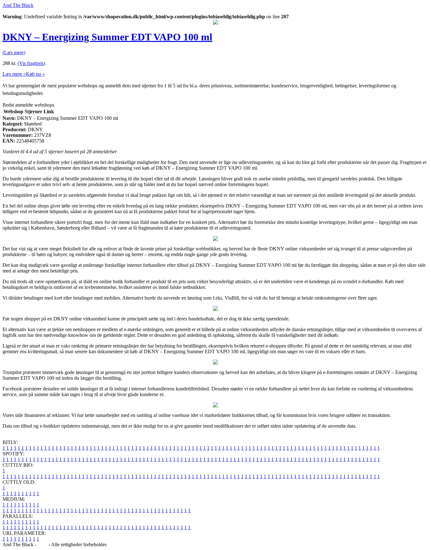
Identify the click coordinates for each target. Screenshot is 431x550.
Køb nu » (35, 74)
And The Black (18, 5)
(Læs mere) (14, 52)
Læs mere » (14, 74)
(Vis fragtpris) (31, 63)
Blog (42, 544)
